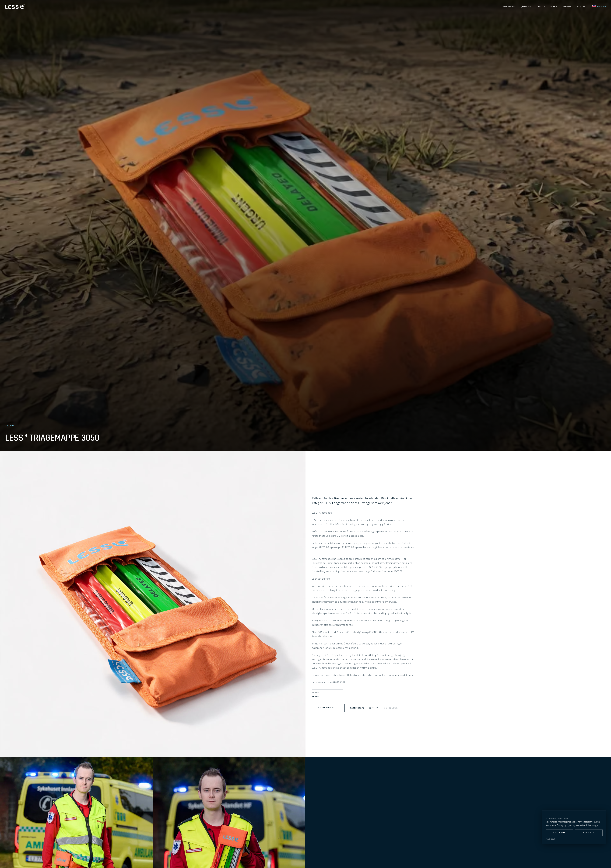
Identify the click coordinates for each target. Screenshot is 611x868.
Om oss (541, 6)
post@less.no (357, 707)
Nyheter (567, 6)
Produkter (509, 6)
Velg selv (550, 839)
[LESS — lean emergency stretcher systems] (15, 6)
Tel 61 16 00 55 (390, 707)
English (601, 6)
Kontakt (581, 6)
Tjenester (525, 6)
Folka (554, 6)
